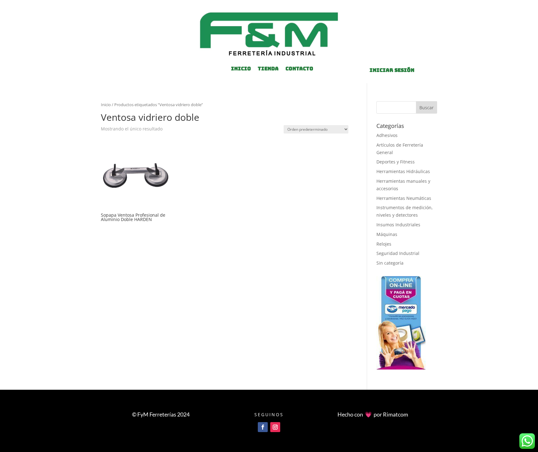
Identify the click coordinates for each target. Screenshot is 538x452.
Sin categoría (390, 263)
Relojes (383, 244)
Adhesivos (387, 135)
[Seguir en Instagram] (275, 427)
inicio (241, 69)
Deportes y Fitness (395, 162)
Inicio (106, 104)
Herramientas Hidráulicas (403, 171)
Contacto (299, 69)
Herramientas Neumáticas (403, 198)
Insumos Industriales (398, 225)
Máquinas (386, 234)
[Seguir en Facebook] (263, 427)
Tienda (268, 69)
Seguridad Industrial (397, 253)
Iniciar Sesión (392, 70)
